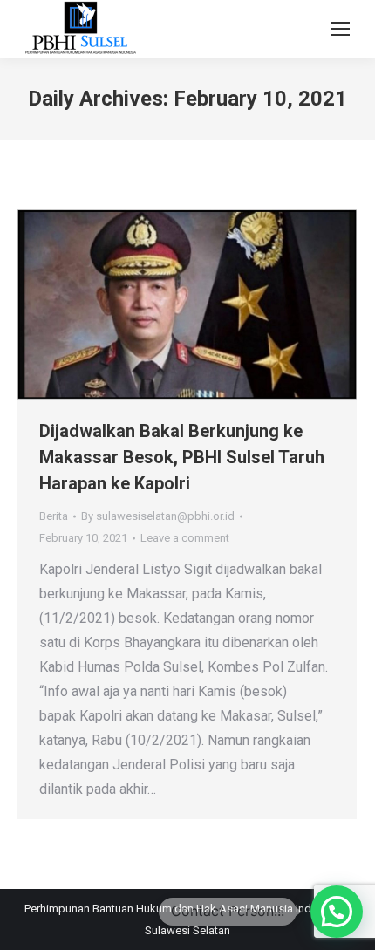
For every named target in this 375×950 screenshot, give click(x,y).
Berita (53, 516)
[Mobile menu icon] (340, 28)
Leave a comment (184, 537)
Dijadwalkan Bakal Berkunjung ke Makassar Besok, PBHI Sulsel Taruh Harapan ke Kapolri (181, 457)
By (158, 516)
